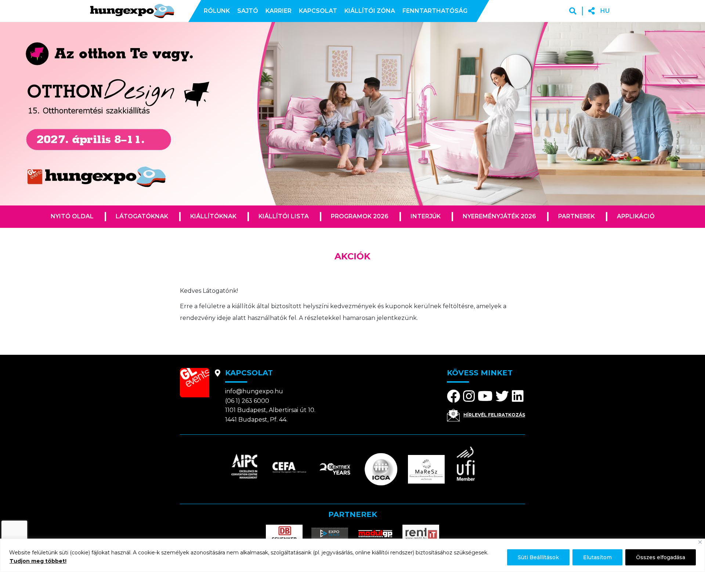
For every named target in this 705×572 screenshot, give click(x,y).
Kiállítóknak (213, 216)
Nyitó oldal (72, 216)
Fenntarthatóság (434, 10)
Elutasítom (597, 557)
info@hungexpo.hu (254, 391)
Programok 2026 (359, 216)
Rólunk (217, 10)
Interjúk (426, 216)
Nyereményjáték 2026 (499, 216)
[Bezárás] (700, 542)
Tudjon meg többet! (38, 561)
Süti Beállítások (538, 557)
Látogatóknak (142, 216)
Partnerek (576, 216)
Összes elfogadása (660, 557)
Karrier (278, 10)
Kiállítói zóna (369, 10)
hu (605, 10)
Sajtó (247, 10)
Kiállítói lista (283, 216)
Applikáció (636, 216)
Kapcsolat (318, 10)
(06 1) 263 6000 (247, 400)
